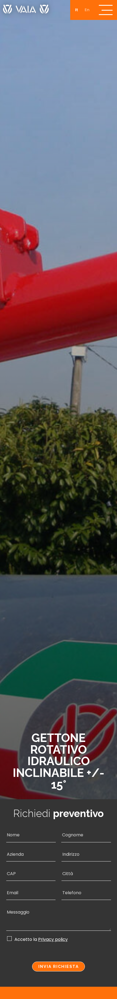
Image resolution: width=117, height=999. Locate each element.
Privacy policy (53, 940)
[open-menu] (105, 10)
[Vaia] (26, 7)
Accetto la (41, 939)
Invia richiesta (58, 966)
